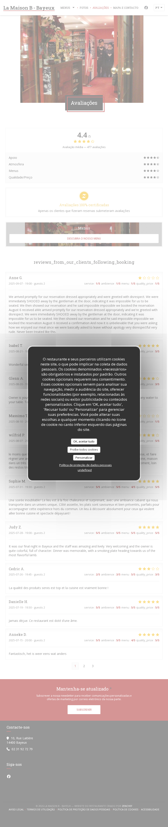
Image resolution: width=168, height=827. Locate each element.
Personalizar (84, 458)
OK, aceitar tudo (83, 441)
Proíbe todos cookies (84, 449)
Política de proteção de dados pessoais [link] (85, 465)
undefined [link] (85, 470)
